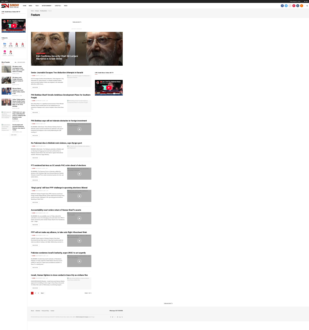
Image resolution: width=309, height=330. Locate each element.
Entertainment (46, 5)
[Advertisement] (76, 24)
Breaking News (21, 62)
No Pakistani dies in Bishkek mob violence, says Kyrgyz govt (56, 143)
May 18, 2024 (40, 146)
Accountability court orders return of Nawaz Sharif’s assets (56, 210)
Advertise (38, 310)
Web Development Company (82, 317)
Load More (13, 134)
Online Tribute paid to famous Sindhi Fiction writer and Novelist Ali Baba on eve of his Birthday (18, 103)
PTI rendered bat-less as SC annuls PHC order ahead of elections (58, 165)
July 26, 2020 (16, 108)
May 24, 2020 (16, 73)
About (32, 310)
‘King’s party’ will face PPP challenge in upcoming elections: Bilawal (59, 188)
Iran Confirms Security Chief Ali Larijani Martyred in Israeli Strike (57, 57)
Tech (36, 5)
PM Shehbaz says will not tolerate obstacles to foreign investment (59, 121)
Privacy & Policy (45, 310)
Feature (50, 10)
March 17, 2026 (45, 61)
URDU (2, 1)
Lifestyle (58, 5)
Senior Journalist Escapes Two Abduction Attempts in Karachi (57, 72)
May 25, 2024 (40, 123)
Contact (52, 310)
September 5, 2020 (17, 131)
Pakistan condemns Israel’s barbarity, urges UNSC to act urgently (58, 253)
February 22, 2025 (41, 100)
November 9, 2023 (41, 278)
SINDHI (6, 1)
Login (306, 1)
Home (24, 5)
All (15, 62)
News (30, 5)
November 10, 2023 (41, 190)
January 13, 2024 (41, 168)
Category (37, 10)
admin (39, 61)
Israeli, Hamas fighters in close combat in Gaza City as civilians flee (59, 275)
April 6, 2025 (40, 75)
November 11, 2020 (17, 95)
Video (65, 5)
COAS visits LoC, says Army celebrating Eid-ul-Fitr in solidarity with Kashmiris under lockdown (19, 115)
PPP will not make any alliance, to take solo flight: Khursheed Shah (59, 232)
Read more (35, 87)
